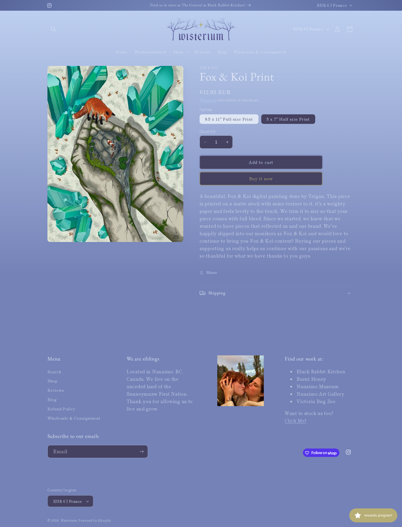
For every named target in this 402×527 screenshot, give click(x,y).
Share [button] (212, 272)
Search (54, 371)
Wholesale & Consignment (73, 418)
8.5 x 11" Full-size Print (229, 119)
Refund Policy (61, 409)
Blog (52, 399)
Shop (52, 381)
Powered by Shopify (94, 520)
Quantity (208, 131)
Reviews (55, 390)
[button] (53, 29)
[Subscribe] (141, 451)
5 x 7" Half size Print (288, 119)
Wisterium (69, 520)
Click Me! (295, 420)
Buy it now (261, 178)
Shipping (208, 99)
